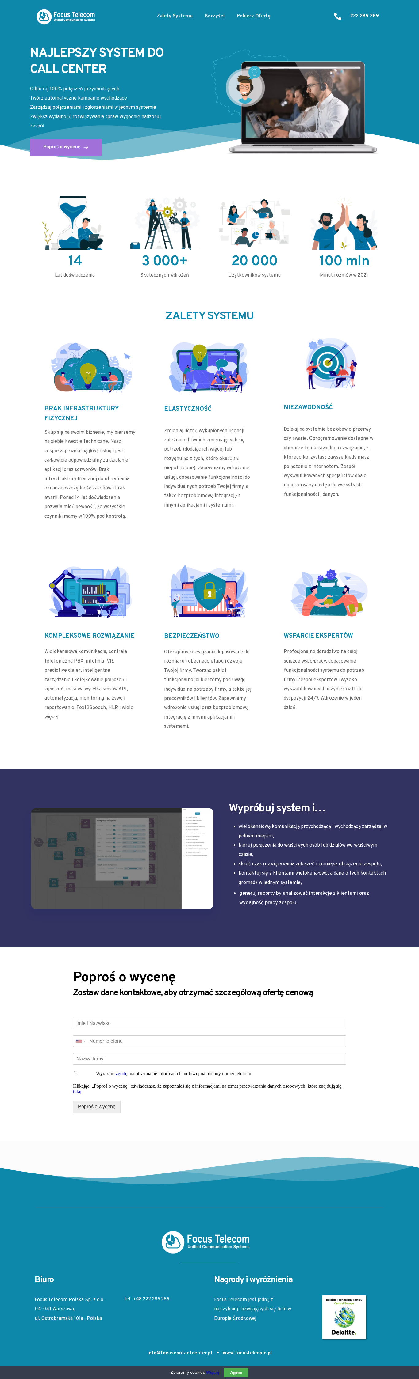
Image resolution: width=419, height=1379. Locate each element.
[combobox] (80, 1041)
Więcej (212, 1372)
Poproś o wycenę (97, 1106)
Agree (236, 1372)
